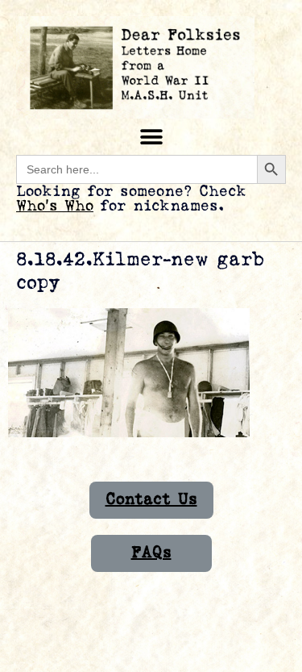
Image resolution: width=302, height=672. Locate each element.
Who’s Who (54, 206)
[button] (151, 137)
